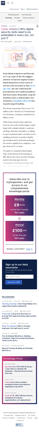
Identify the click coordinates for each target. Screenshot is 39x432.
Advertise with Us (20, 415)
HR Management (13, 15)
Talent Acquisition (28, 18)
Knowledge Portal (13, 358)
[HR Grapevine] (3, 3)
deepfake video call (22, 101)
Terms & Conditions (8, 418)
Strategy (17, 18)
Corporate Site (8, 415)
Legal (36, 418)
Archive (4, 26)
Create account (14, 9)
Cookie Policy (21, 418)
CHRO (20, 21)
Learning (8, 18)
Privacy (30, 418)
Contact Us (20, 420)
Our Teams (31, 415)
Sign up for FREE (14, 282)
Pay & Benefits (26, 15)
